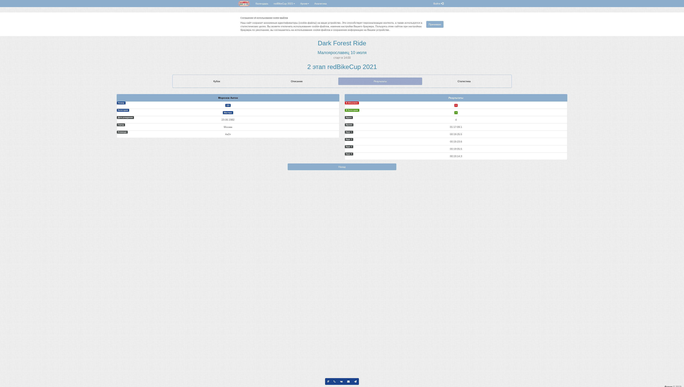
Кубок (216, 81)
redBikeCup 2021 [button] (283, 3)
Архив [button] (303, 3)
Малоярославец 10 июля (342, 52)
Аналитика (320, 3)
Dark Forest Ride (342, 43)
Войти (437, 3)
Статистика (464, 81)
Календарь (262, 3)
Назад (342, 166)
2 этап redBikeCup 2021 (342, 66)
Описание (297, 81)
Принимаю (435, 24)
